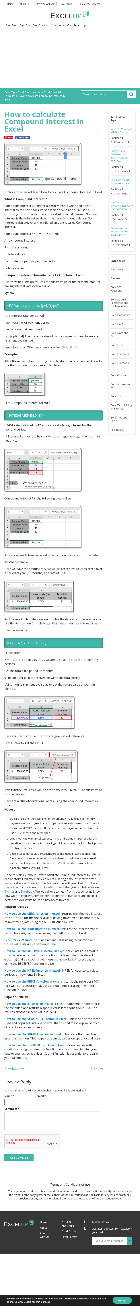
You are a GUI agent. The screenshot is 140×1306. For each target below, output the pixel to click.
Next (95, 1068)
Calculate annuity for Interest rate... (120, 181)
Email (41, 1096)
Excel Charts (57, 25)
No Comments (119, 171)
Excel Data (116, 324)
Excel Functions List (119, 364)
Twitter (9, 892)
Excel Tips (25, 25)
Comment (12, 1108)
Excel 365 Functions (116, 289)
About (43, 1227)
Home (10, 3)
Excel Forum (66, 3)
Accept (122, 1300)
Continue (116, 138)
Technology (80, 25)
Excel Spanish (118, 396)
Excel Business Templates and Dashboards (119, 303)
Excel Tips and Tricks (118, 419)
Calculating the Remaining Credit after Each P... (120, 231)
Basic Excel (11, 25)
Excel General (118, 375)
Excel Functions (40, 25)
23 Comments (119, 142)
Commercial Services (89, 3)
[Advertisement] (70, 60)
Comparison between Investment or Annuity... (118, 156)
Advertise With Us (45, 3)
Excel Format (69, 1237)
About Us (24, 3)
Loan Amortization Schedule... (121, 130)
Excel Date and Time (119, 334)
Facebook (50, 887)
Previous (11, 1068)
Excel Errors (117, 345)
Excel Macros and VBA (120, 386)
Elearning (115, 278)
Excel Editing (69, 1231)
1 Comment (117, 219)
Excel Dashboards (121, 315)
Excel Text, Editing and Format (121, 407)
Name (9, 1096)
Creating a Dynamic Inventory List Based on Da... (121, 206)
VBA (69, 25)
